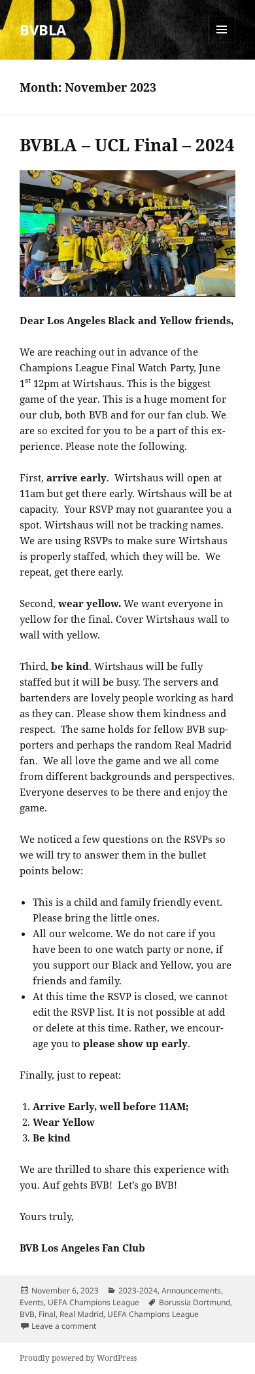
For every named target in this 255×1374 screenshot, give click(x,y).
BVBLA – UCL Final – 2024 (127, 145)
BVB (27, 1314)
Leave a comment (63, 1325)
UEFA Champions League (93, 1302)
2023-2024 (138, 1290)
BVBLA (43, 29)
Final (47, 1314)
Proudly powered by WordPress (78, 1358)
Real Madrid (81, 1314)
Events (32, 1302)
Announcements (191, 1290)
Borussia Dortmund (194, 1302)
